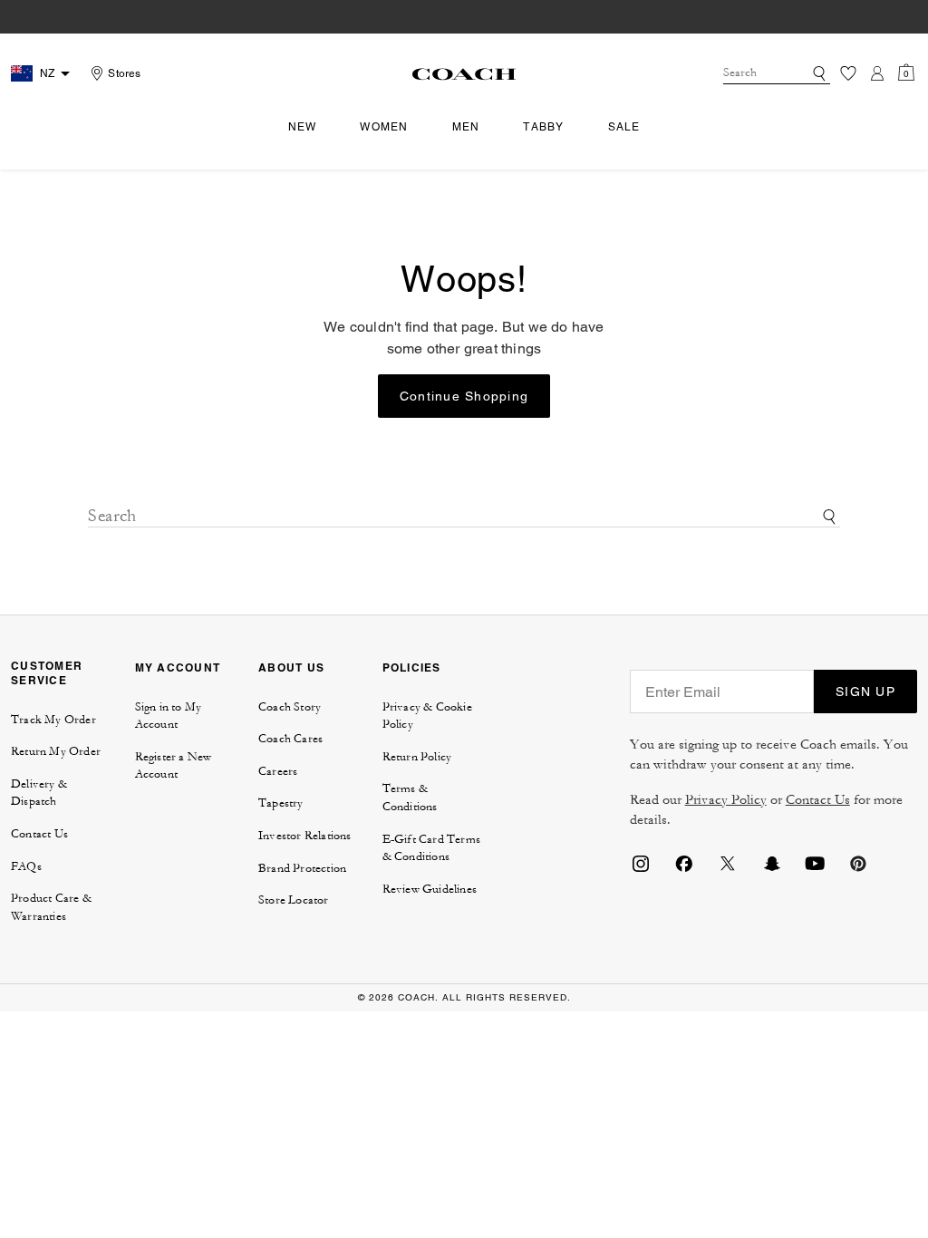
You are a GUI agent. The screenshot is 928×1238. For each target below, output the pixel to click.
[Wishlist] (848, 73)
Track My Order (53, 719)
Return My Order (56, 751)
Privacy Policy (726, 799)
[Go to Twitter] (728, 862)
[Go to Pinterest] (858, 862)
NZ (47, 73)
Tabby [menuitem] (543, 127)
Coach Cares (290, 738)
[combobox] (776, 73)
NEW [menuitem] (302, 127)
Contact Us (39, 834)
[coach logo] (464, 73)
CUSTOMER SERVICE (46, 673)
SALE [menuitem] (624, 127)
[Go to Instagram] (641, 862)
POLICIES (411, 667)
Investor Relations (305, 835)
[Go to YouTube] (815, 862)
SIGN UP (865, 691)
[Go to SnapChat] (771, 862)
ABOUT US (291, 667)
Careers (277, 771)
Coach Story (289, 707)
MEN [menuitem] (466, 127)
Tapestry (281, 803)
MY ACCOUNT (178, 667)
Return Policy (417, 757)
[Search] (819, 73)
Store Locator (293, 900)
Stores (124, 73)
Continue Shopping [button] (464, 396)
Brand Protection (302, 868)
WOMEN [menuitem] (384, 127)
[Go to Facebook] (684, 862)
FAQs (26, 866)
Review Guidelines (429, 889)
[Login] (877, 73)
